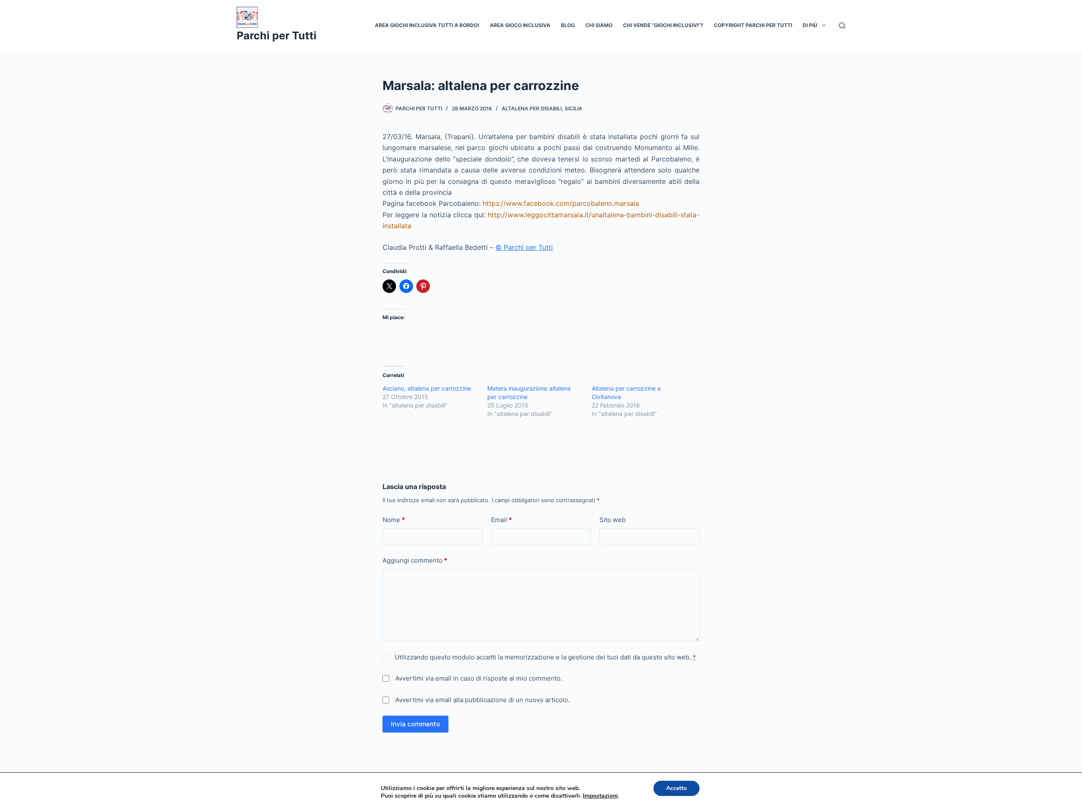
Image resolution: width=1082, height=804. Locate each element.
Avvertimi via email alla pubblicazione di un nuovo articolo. (482, 700)
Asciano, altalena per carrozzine (427, 388)
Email (501, 520)
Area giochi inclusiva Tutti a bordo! (427, 25)
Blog (568, 25)
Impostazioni (600, 796)
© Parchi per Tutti (524, 247)
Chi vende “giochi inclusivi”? (663, 25)
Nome (394, 520)
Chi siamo (598, 25)
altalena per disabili (532, 108)
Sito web (612, 520)
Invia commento (415, 724)
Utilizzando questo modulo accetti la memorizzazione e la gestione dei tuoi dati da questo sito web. (544, 657)
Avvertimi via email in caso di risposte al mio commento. (478, 678)
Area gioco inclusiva (520, 25)
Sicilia (573, 108)
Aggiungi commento (415, 560)
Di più (810, 25)
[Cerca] (842, 25)
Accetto (676, 788)
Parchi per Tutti (277, 35)
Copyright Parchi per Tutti (753, 25)
